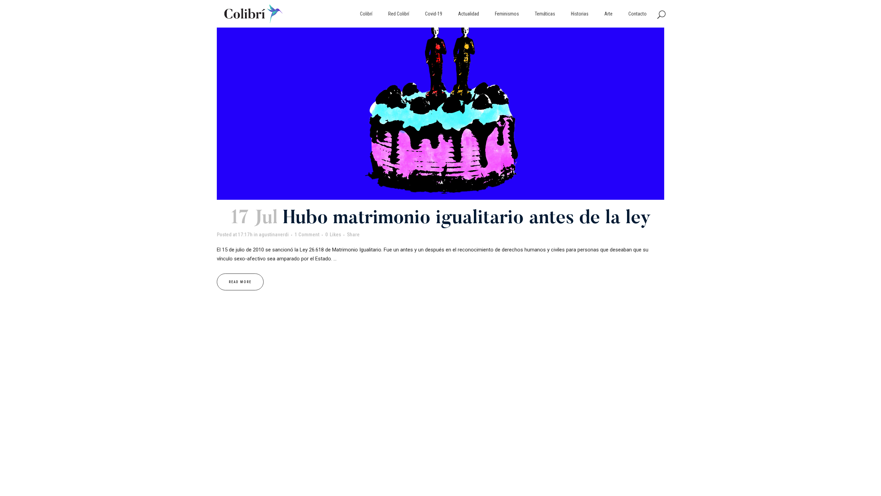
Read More (240, 282)
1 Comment (307, 234)
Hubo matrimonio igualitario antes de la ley (467, 218)
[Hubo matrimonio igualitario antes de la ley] (440, 114)
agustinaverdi (274, 234)
